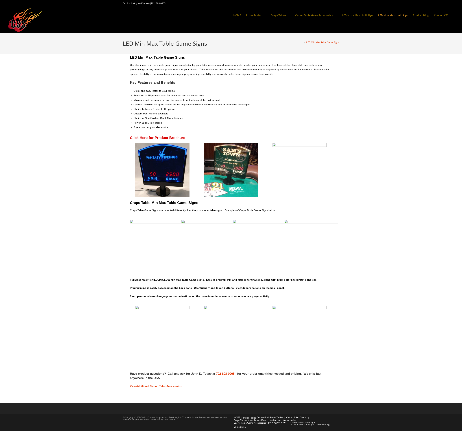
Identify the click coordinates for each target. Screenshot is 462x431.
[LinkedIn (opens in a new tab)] (336, 5)
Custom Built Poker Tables (270, 417)
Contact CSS (240, 426)
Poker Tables (249, 417)
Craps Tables (240, 420)
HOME (237, 417)
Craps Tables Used (256, 419)
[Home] (302, 42)
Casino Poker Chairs (296, 417)
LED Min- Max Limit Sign (301, 424)
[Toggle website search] (454, 15)
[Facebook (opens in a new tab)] (323, 5)
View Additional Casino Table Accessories (156, 386)
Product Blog (323, 424)
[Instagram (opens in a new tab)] (330, 5)
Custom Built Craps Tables (282, 419)
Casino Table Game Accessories (250, 422)
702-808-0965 (226, 373)
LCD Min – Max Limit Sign (302, 422)
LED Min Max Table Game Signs (322, 42)
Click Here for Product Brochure (157, 138)
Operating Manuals (276, 422)
